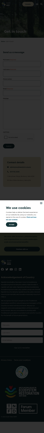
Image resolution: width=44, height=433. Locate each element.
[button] (41, 203)
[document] (22, 216)
